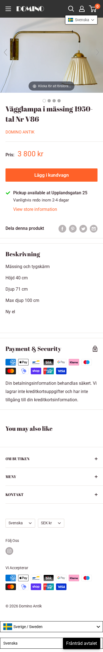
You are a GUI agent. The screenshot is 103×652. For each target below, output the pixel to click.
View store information (35, 209)
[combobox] (51, 626)
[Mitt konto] (82, 9)
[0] (93, 9)
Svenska (16, 523)
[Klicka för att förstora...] (51, 55)
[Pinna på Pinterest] (73, 228)
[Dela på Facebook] (62, 228)
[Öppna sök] (71, 9)
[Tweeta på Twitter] (83, 228)
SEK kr (46, 523)
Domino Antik (19, 132)
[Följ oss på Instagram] (9, 551)
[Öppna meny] (8, 9)
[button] (81, 19)
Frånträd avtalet (81, 643)
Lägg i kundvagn (51, 175)
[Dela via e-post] (94, 228)
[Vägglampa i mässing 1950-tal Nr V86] (44, 100)
